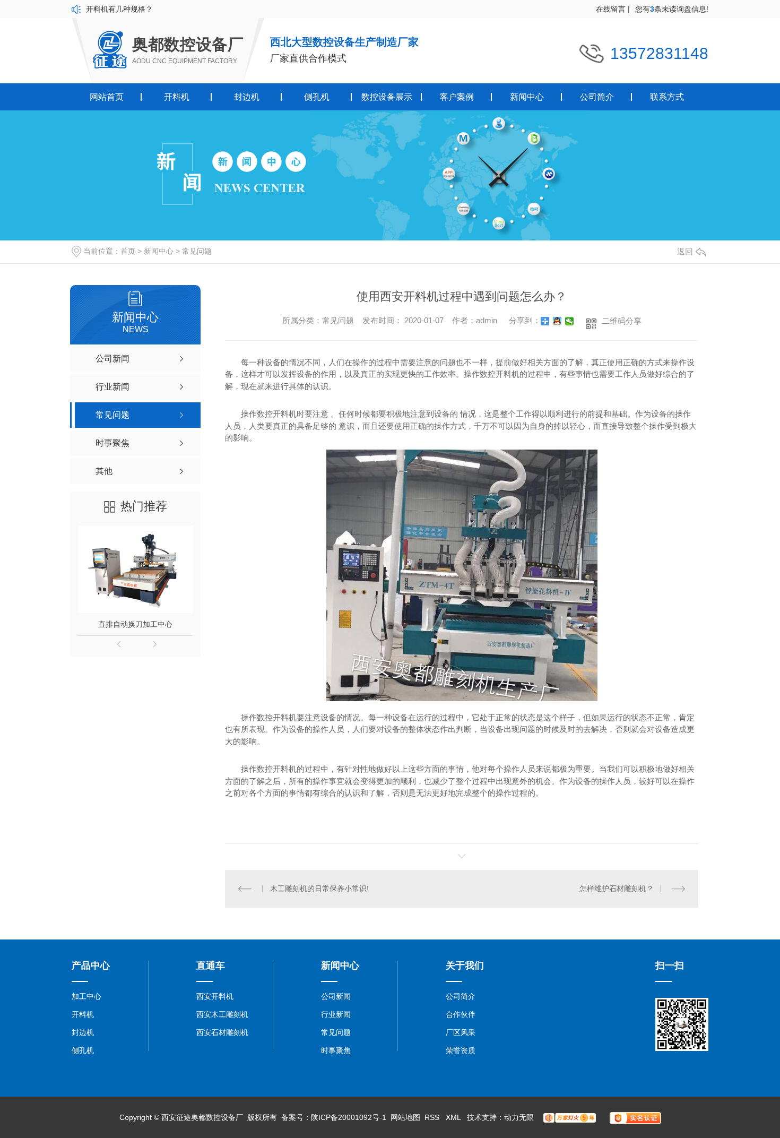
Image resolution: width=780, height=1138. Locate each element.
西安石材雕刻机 (222, 1032)
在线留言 (613, 9)
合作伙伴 (460, 1014)
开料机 (176, 96)
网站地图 (405, 1117)
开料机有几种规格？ (119, 9)
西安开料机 (214, 996)
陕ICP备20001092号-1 (348, 1117)
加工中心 (86, 996)
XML (454, 1117)
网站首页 (107, 96)
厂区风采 (460, 1032)
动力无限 (519, 1117)
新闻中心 (527, 96)
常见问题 (197, 251)
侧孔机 (317, 96)
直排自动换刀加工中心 (135, 624)
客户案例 (457, 96)
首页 (127, 251)
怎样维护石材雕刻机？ (616, 888)
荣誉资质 (460, 1050)
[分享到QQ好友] (557, 321)
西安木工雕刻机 (222, 1014)
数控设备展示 (386, 96)
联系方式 (667, 96)
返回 (685, 251)
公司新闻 (336, 996)
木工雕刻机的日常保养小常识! (319, 888)
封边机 (246, 96)
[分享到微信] (569, 321)
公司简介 (597, 96)
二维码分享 (622, 320)
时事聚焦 (336, 1050)
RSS (432, 1117)
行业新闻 (336, 1014)
